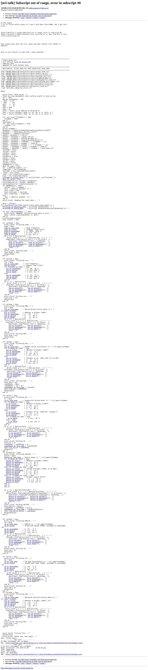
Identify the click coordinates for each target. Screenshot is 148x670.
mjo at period (11, 353)
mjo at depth (11, 355)
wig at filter (10, 600)
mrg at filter (10, 312)
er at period (11, 407)
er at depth (11, 408)
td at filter (9, 526)
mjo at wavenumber (13, 351)
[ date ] (22, 18)
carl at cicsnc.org (22, 62)
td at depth (9, 532)
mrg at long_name (11, 309)
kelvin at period (13, 464)
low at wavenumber (13, 268)
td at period (9, 530)
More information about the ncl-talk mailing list (17, 668)
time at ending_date (15, 208)
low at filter (10, 265)
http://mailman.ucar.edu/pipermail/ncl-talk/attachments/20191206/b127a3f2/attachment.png (43, 654)
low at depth (11, 272)
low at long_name (11, 264)
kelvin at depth (12, 465)
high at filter (10, 229)
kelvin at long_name (12, 457)
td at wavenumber (11, 529)
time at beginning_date (16, 207)
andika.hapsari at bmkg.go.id (38, 8)
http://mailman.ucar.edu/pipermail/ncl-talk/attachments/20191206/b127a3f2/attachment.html (44, 643)
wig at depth (9, 605)
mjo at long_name (11, 347)
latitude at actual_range (13, 177)
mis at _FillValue (10, 99)
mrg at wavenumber (11, 314)
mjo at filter (11, 350)
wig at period (10, 604)
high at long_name (11, 228)
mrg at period (10, 316)
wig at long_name (11, 597)
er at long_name (10, 400)
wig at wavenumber (11, 602)
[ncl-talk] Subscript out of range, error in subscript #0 (34, 16)
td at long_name (10, 524)
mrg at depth (9, 317)
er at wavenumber (13, 405)
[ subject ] (35, 18)
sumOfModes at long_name (14, 387)
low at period (11, 270)
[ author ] (42, 18)
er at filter (11, 403)
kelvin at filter (13, 460)
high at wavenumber (12, 231)
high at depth (10, 234)
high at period (10, 233)
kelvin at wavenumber (14, 462)
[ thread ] (28, 18)
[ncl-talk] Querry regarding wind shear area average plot (37, 14)
